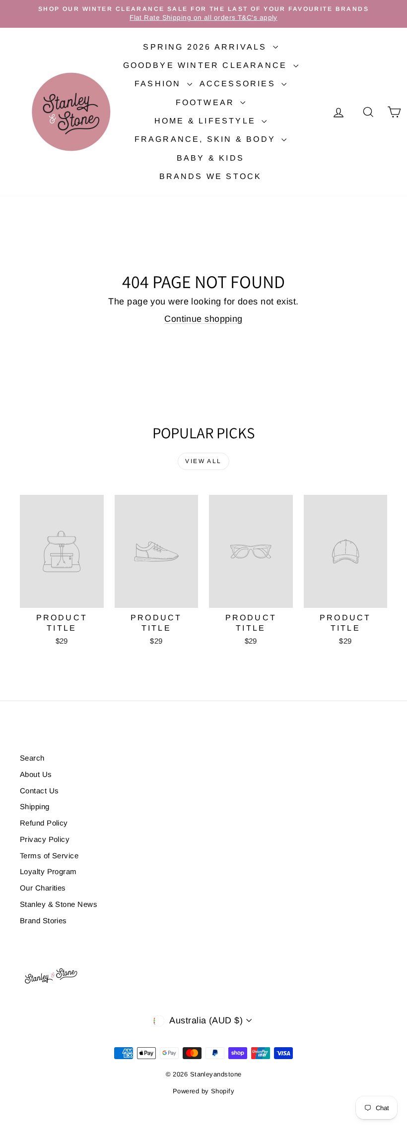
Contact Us (39, 790)
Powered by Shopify (203, 1091)
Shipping (35, 806)
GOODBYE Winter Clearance (207, 65)
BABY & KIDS (210, 158)
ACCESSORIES (239, 83)
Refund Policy (44, 823)
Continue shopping (203, 319)
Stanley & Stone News (58, 904)
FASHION (160, 83)
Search (32, 758)
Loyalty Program (48, 871)
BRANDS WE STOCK (210, 176)
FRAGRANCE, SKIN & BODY (207, 139)
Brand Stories (43, 920)
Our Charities (43, 888)
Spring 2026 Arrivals (206, 47)
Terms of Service (49, 855)
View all (203, 461)
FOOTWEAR (207, 102)
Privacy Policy (44, 839)
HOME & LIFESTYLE (206, 121)
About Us (36, 774)
